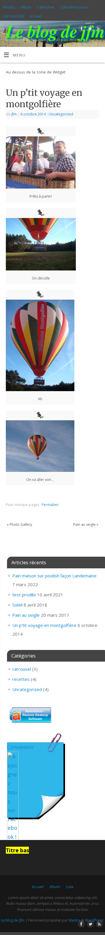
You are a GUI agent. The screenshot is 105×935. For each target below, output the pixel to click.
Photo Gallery (19, 524)
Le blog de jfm (55, 31)
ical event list (13, 16)
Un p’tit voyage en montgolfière (44, 625)
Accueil (37, 886)
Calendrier (46, 7)
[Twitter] (89, 29)
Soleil (17, 605)
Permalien (50, 504)
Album (25, 7)
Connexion (20, 747)
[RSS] (98, 29)
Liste (70, 886)
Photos (9, 7)
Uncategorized (61, 114)
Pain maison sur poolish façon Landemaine (54, 576)
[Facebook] (81, 29)
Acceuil (35, 16)
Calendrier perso (74, 7)
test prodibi (24, 594)
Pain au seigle (85, 524)
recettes (21, 679)
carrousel (21, 669)
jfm (14, 114)
